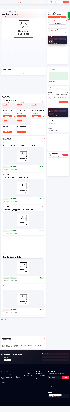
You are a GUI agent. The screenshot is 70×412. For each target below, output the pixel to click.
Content (55, 386)
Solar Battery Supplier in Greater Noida (18, 210)
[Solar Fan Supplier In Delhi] (23, 267)
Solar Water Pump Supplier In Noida (16, 178)
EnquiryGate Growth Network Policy (56, 388)
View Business (62, 32)
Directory (28, 373)
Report (39, 378)
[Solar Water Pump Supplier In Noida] (23, 188)
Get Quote (42, 96)
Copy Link (58, 26)
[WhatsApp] (50, 39)
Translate (58, 396)
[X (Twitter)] (55, 39)
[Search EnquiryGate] (56, 2)
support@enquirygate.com (7, 381)
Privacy (50, 386)
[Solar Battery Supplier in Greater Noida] (23, 220)
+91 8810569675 (5, 382)
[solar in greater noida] (23, 299)
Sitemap (67, 400)
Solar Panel (50, 128)
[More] (43, 143)
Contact (39, 377)
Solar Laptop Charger (52, 130)
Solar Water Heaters (52, 123)
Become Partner (41, 375)
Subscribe (66, 377)
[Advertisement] (57, 54)
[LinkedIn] (57, 39)
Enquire (42, 138)
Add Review (41, 338)
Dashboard (28, 378)
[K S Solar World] (52, 30)
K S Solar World (9, 16)
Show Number (58, 20)
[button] (38, 2)
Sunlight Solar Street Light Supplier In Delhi (19, 146)
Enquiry (8, 116)
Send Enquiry (58, 17)
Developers (62, 400)
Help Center (40, 373)
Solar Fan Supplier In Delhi (13, 257)
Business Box (29, 375)
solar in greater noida (11, 289)
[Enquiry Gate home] (4, 2)
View (14, 116)
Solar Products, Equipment (53, 126)
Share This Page (58, 23)
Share (42, 166)
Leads (27, 377)
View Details (14, 166)
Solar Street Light (52, 125)
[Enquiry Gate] (5, 372)
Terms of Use (62, 386)
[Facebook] (52, 39)
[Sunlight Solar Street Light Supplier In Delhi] (23, 156)
